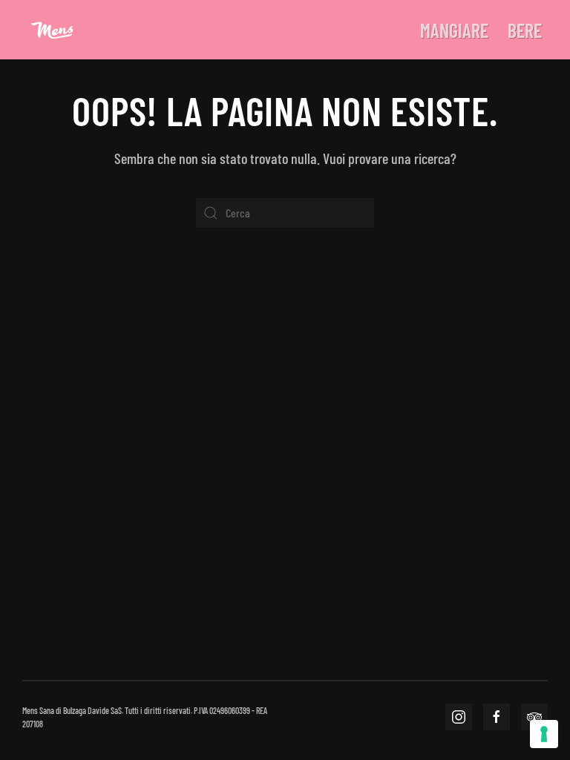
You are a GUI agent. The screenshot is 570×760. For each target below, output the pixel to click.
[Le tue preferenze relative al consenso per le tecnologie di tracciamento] (544, 734)
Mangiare (454, 30)
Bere (525, 30)
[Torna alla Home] (52, 29)
